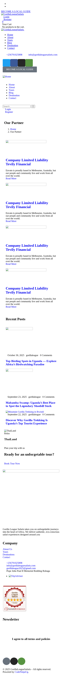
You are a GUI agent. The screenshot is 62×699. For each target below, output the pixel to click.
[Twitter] (6, 63)
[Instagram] (21, 63)
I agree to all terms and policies (31, 639)
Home (13, 129)
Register (7, 19)
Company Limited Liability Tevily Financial (27, 162)
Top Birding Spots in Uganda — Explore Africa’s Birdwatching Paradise (31, 362)
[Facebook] (14, 63)
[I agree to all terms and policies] (31, 631)
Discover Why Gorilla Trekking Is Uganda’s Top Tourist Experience (27, 422)
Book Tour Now (12, 463)
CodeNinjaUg (21, 672)
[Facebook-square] (6, 661)
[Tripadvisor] (21, 661)
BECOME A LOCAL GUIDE (16, 11)
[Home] (7, 76)
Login (6, 17)
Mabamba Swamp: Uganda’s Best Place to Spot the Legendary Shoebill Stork (30, 404)
